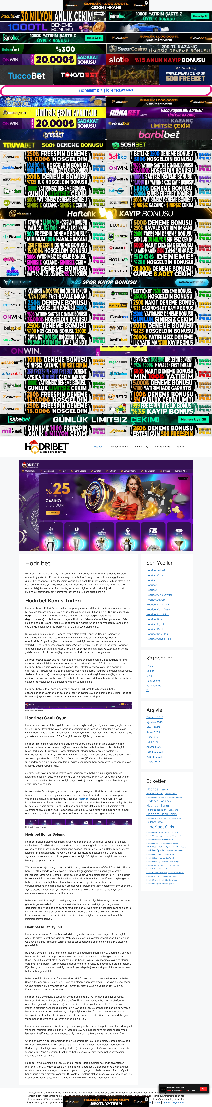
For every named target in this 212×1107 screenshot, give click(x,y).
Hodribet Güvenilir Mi (158, 638)
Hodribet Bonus (155, 619)
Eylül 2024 (152, 741)
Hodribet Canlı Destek (159, 609)
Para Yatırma (153, 685)
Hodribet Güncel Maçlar (155, 836)
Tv (147, 690)
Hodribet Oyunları (155, 850)
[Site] (53, 156)
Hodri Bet (164, 790)
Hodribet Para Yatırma (175, 851)
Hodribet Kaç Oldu (157, 634)
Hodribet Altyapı (155, 599)
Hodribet (98, 446)
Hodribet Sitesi (151, 858)
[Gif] (106, 213)
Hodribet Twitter (163, 869)
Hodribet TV (150, 869)
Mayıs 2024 (153, 761)
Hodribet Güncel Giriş (172, 832)
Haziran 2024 (154, 756)
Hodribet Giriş (141, 446)
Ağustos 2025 (154, 722)
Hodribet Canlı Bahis (161, 814)
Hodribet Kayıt (154, 629)
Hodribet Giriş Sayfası (159, 594)
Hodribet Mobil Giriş (158, 614)
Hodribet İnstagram (157, 604)
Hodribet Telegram (172, 865)
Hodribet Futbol (154, 822)
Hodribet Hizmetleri (153, 840)
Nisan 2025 (153, 727)
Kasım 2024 (153, 732)
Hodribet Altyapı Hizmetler (156, 797)
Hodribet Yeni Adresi (176, 873)
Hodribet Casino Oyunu (172, 818)
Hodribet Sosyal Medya (170, 862)
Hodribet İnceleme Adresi (168, 880)
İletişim (180, 446)
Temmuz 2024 (154, 751)
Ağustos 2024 (154, 746)
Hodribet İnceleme (118, 446)
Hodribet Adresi (155, 570)
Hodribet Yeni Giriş (153, 876)
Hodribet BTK (173, 810)
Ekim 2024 (152, 737)
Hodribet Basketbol (174, 797)
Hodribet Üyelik (155, 624)
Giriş (149, 675)
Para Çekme (153, 680)
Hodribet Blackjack (158, 801)
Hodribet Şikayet (162, 446)
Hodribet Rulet (151, 854)
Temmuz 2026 (154, 717)
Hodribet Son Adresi (166, 858)
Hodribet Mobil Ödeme (177, 847)
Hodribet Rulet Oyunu (166, 854)
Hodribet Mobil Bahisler (170, 843)
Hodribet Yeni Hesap (169, 876)
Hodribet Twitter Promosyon (156, 873)
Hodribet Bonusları (156, 809)
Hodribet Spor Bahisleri (155, 865)
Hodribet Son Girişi (153, 862)
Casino (150, 670)
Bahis (149, 666)
